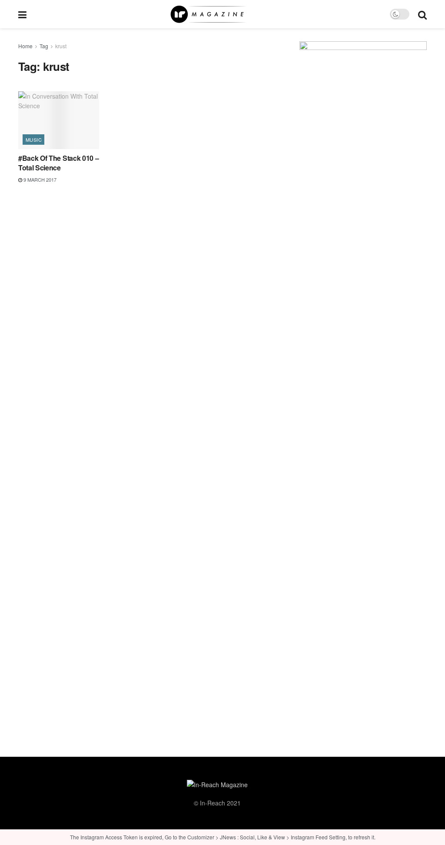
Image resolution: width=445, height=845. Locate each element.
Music (34, 139)
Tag (44, 46)
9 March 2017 (39, 179)
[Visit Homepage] (208, 14)
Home (25, 46)
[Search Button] (422, 14)
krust (60, 46)
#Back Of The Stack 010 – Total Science (58, 163)
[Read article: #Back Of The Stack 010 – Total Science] (58, 120)
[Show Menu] (22, 14)
